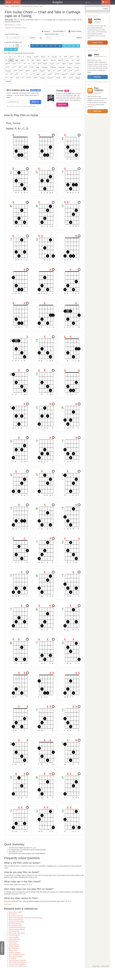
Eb (42, 46)
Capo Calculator (14, 937)
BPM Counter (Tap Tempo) (17, 933)
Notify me (35, 102)
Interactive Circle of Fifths (16, 922)
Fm (10, 57)
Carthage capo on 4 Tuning (29, 6)
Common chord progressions (17, 966)
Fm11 (64, 74)
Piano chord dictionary (15, 956)
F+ (14, 57)
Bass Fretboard (13, 948)
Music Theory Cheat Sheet (17, 954)
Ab (55, 46)
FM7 (45, 64)
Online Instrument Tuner (16, 920)
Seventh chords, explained (17, 964)
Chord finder (12, 958)
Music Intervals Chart (15, 923)
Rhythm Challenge (14, 952)
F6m (11, 60)
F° (23, 57)
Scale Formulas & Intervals (17, 929)
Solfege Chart (13, 950)
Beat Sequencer (14, 941)
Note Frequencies (14, 931)
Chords (7, 6)
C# (64, 46)
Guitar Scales (13, 943)
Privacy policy (31, 106)
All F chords (7, 904)
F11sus (42, 78)
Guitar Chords (15, 6)
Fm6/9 (58, 78)
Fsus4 (43, 57)
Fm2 (78, 57)
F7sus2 (76, 67)
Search (32, 38)
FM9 (80, 74)
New (9, 2)
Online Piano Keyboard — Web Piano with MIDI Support (26, 918)
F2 (60, 57)
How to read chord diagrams (17, 962)
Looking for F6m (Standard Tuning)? (16, 28)
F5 (48, 57)
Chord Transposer (14, 935)
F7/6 (37, 67)
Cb (33, 46)
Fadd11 (78, 78)
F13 (71, 78)
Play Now (97, 77)
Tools (17, 2)
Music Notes (12, 914)
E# (73, 46)
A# (11, 49)
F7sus (42, 71)
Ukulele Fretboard (14, 947)
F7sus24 (8, 71)
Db (37, 46)
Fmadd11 (8, 81)
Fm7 (52, 64)
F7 (28, 60)
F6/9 (16, 60)
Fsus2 (29, 57)
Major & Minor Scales (15, 912)
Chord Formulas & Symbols (17, 927)
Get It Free (62, 104)
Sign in (106, 2)
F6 (6, 60)
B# (15, 49)
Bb (60, 46)
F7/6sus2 (44, 67)
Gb (51, 46)
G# (6, 49)
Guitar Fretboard (14, 945)
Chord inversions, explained (17, 960)
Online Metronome (14, 939)
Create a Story (97, 42)
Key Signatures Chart (15, 925)
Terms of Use (96, 966)
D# (69, 46)
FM (22, 60)
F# (78, 46)
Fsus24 (54, 57)
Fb (46, 46)
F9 (64, 78)
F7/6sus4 (53, 67)
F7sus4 (69, 67)
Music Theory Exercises (16, 916)
